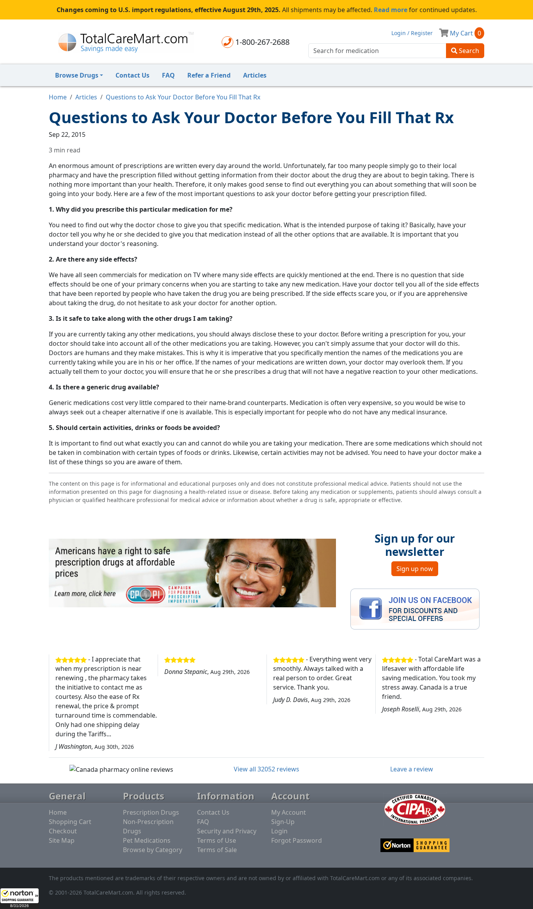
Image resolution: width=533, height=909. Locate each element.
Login (279, 831)
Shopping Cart (70, 821)
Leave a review (411, 769)
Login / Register (412, 33)
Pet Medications (147, 840)
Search (468, 50)
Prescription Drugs (151, 812)
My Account (288, 812)
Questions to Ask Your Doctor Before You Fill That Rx (183, 97)
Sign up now (414, 568)
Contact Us (132, 75)
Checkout (63, 831)
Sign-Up (283, 821)
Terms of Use (216, 840)
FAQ (168, 75)
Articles (254, 75)
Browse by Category (152, 849)
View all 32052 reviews (266, 769)
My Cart (464, 33)
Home (58, 97)
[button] (19, 898)
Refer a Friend (209, 75)
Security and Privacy (226, 831)
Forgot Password (296, 840)
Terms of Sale (217, 849)
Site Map (62, 840)
